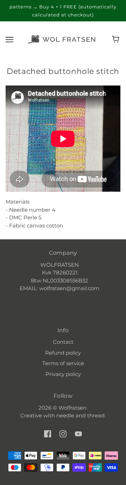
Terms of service (63, 363)
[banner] (61, 38)
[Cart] (116, 39)
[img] (47, 433)
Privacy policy (63, 374)
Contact (63, 342)
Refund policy (63, 352)
